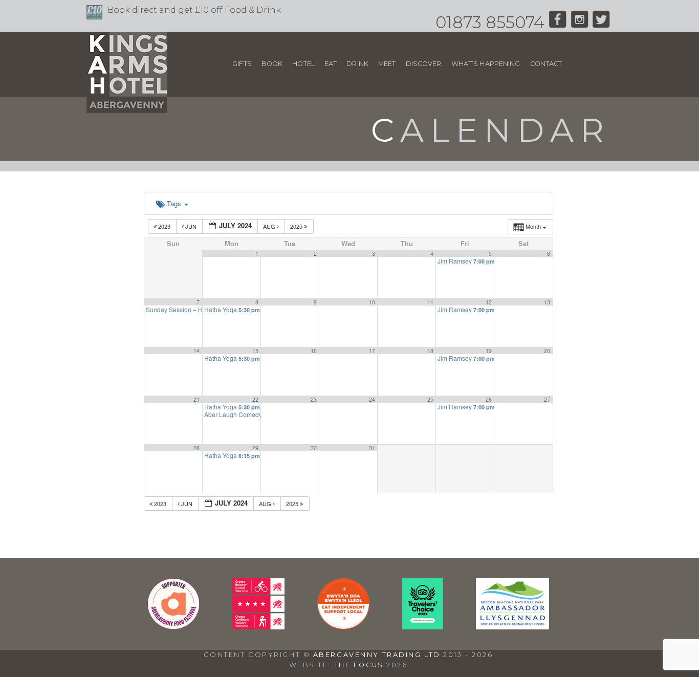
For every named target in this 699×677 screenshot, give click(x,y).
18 (430, 351)
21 (196, 399)
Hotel (303, 64)
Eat (330, 64)
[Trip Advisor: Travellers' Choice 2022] (422, 626)
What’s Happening (485, 64)
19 (489, 351)
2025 (297, 226)
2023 (164, 226)
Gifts (242, 64)
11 (430, 302)
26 (489, 399)
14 (196, 351)
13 (547, 302)
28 (196, 448)
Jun (191, 226)
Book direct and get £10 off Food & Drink (194, 10)
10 (372, 302)
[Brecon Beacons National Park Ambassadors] (512, 626)
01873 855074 (489, 22)
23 (314, 399)
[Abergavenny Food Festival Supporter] (173, 626)
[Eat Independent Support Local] (343, 626)
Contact (546, 64)
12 (489, 302)
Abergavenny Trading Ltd (377, 655)
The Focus (359, 665)
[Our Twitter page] (601, 22)
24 (372, 399)
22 (255, 399)
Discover (424, 64)
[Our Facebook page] (557, 22)
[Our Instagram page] (579, 22)
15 (255, 351)
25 (430, 399)
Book (272, 64)
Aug (270, 226)
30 (314, 448)
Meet (387, 64)
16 (314, 351)
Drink (357, 64)
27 (547, 399)
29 (255, 448)
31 (372, 448)
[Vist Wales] (258, 626)
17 (372, 351)
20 (547, 351)
